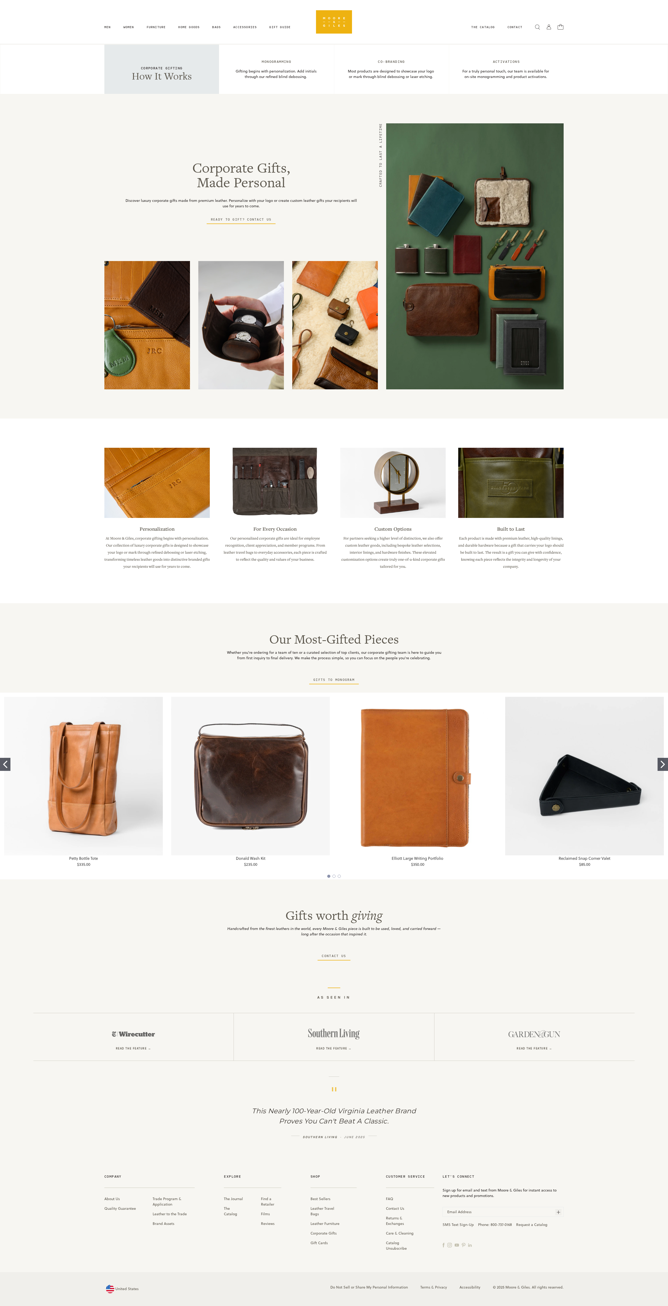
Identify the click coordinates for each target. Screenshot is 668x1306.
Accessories (245, 27)
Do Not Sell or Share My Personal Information (369, 1287)
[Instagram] (449, 1245)
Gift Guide (280, 27)
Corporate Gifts (324, 1233)
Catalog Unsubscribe (396, 1245)
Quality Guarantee (120, 1208)
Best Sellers (320, 1198)
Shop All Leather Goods (157, 512)
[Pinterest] (464, 1245)
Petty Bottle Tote (83, 858)
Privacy (441, 1287)
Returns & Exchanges (395, 1221)
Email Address (459, 1211)
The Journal (233, 1198)
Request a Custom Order (393, 512)
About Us (112, 1198)
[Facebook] (444, 1245)
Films (265, 1214)
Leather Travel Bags (322, 1211)
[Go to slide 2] (663, 764)
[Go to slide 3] (339, 876)
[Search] (537, 27)
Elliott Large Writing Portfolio (417, 858)
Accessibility (470, 1287)
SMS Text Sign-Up (458, 1224)
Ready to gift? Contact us (241, 219)
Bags (216, 27)
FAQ (389, 1198)
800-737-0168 (501, 1224)
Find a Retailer (267, 1201)
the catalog (483, 27)
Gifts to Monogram (334, 680)
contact (515, 27)
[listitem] (133, 1037)
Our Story (511, 512)
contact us (334, 956)
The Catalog (230, 1211)
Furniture (156, 27)
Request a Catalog (531, 1224)
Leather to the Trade (170, 1214)
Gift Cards (319, 1242)
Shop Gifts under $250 (274, 512)
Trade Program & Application (167, 1201)
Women (128, 27)
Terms (425, 1287)
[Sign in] (549, 26)
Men (107, 27)
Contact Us (395, 1208)
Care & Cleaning (400, 1233)
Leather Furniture (325, 1223)
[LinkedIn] (470, 1245)
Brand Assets (163, 1223)
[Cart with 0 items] (561, 26)
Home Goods (189, 27)
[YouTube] (457, 1245)
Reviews (268, 1223)
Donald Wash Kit (250, 858)
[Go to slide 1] (5, 764)
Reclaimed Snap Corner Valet (584, 858)
